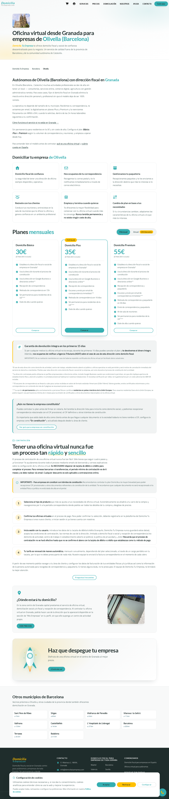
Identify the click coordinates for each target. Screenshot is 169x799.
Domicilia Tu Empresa (20, 68)
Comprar (35, 330)
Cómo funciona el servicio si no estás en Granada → (35, 122)
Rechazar (126, 784)
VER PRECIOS (25, 626)
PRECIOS (96, 3)
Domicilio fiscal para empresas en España (140, 762)
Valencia (94, 769)
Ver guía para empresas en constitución (36, 427)
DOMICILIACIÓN (109, 3)
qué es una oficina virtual (68, 143)
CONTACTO (147, 3)
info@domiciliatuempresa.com (72, 769)
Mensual (123, 232)
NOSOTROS (124, 3)
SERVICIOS (83, 3)
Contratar (161, 4)
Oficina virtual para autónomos (136, 766)
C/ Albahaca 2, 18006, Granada (69, 764)
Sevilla (107, 769)
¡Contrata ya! (56, 669)
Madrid (93, 764)
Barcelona (36, 68)
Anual (142, 232)
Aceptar (106, 784)
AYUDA (136, 3)
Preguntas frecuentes (84, 577)
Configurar (147, 784)
